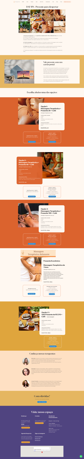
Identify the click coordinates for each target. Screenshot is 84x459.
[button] (27, 2)
